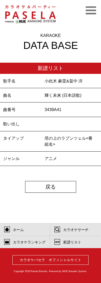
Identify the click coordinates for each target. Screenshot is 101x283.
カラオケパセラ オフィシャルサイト (50, 260)
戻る (50, 187)
